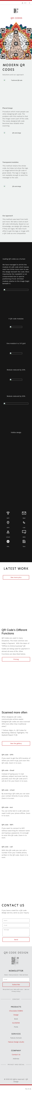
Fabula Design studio (16, 1042)
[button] (16, 577)
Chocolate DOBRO (16, 1011)
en (25, 3)
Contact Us (16, 1055)
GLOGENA (16, 1023)
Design (16, 1015)
